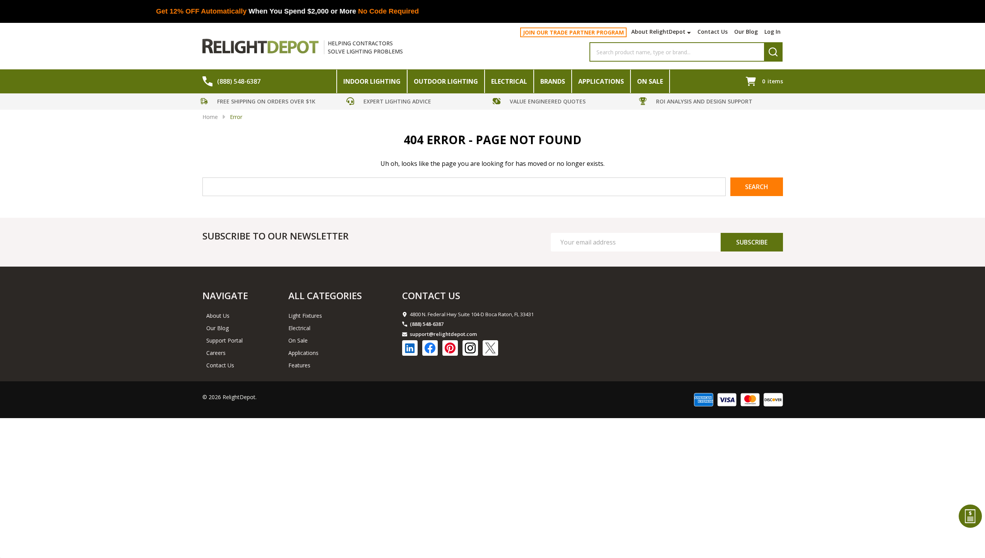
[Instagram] (470, 348)
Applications (601, 81)
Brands (552, 81)
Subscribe (751, 242)
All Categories (325, 295)
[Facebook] (430, 348)
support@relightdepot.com (443, 334)
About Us (218, 315)
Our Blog (746, 31)
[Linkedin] (410, 348)
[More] (690, 32)
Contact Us (712, 31)
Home (210, 117)
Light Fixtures (305, 315)
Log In (772, 31)
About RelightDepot (658, 31)
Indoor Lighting (372, 81)
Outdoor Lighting (446, 81)
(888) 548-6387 (427, 323)
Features (299, 365)
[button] (271, 102)
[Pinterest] (450, 348)
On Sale (650, 81)
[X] (490, 348)
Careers (216, 352)
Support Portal (224, 340)
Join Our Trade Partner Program (573, 32)
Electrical (509, 81)
